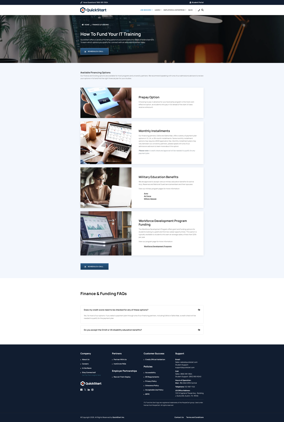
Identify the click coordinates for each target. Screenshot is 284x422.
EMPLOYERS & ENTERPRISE (174, 10)
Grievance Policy (152, 385)
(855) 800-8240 (195, 376)
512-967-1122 (189, 387)
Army (146, 193)
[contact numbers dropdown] (199, 10)
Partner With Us (120, 359)
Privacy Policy (151, 381)
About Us (85, 359)
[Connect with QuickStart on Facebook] (81, 389)
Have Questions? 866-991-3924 (95, 2)
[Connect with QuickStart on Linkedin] (89, 389)
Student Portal (198, 2)
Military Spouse (150, 199)
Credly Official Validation (155, 359)
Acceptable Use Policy (154, 390)
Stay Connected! (89, 372)
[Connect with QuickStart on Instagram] (92, 389)
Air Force (147, 196)
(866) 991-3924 (186, 374)
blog (190, 10)
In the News (86, 368)
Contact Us (179, 417)
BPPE (147, 394)
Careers (85, 364)
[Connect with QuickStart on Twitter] (85, 389)
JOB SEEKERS (145, 10)
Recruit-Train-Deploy (122, 377)
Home (86, 24)
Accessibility (150, 372)
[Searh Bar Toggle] (202, 10)
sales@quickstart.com (188, 362)
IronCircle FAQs (120, 364)
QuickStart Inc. (118, 417)
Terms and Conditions (195, 417)
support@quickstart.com (184, 367)
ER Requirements (152, 377)
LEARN (157, 10)
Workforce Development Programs (158, 246)
